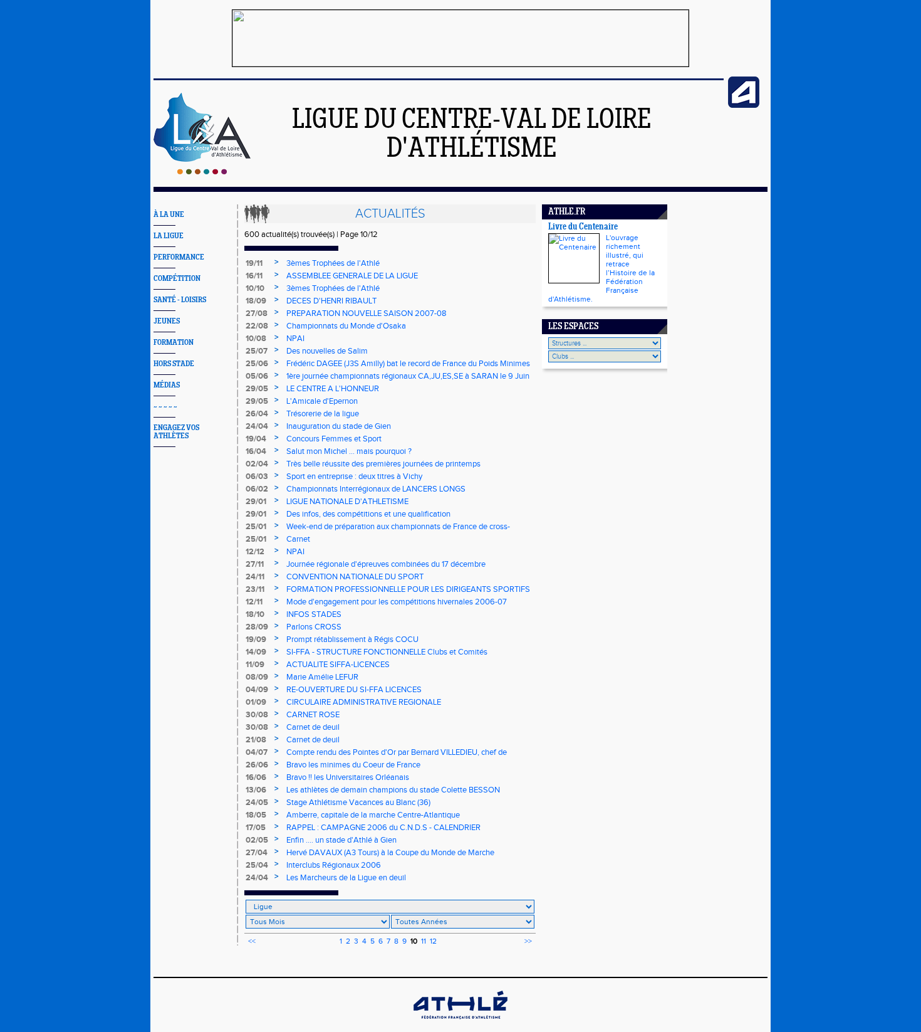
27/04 (257, 853)
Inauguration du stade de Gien (338, 426)
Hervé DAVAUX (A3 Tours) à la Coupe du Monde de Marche (390, 853)
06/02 (257, 489)
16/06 (256, 777)
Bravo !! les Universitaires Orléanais (347, 777)
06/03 (257, 476)
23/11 (255, 589)
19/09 (256, 639)
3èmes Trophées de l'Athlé (333, 263)
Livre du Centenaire (583, 227)
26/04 (257, 414)
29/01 (256, 502)
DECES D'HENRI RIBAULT (331, 301)
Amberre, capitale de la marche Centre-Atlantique (373, 815)
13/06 (256, 790)
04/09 (257, 690)
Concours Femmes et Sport (334, 439)
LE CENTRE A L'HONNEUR (332, 389)
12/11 (254, 602)
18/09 (256, 301)
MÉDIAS (167, 385)
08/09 (257, 677)
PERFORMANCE (179, 257)
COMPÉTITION (177, 279)
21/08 (256, 740)
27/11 (255, 564)
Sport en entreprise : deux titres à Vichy (354, 476)
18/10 (255, 614)
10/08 (256, 339)
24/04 (257, 426)
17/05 (256, 828)
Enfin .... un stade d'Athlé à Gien (341, 840)
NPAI (295, 339)
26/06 (257, 765)
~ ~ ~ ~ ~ (165, 407)
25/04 (257, 865)
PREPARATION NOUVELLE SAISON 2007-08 (366, 313)
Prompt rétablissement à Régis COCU (352, 639)
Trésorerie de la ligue (322, 414)
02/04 (257, 464)
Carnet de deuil (313, 727)
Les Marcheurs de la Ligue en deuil (346, 878)
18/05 (256, 815)
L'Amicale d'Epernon (322, 401)
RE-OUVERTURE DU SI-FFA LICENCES (354, 690)
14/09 (256, 652)
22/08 (257, 326)
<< (252, 941)
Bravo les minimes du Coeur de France (353, 765)
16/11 (254, 276)
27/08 (257, 313)
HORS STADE (174, 364)
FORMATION (174, 343)
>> (528, 941)
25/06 (257, 364)
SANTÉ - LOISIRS (180, 300)
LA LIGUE (169, 236)
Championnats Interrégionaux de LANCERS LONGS (376, 489)
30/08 (257, 715)
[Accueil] (202, 172)
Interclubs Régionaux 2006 (333, 865)
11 (423, 941)
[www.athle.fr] (743, 105)
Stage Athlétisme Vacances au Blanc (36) (358, 803)
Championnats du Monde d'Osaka (346, 326)
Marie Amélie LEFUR (322, 677)
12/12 (255, 552)
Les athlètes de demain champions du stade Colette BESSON (393, 790)
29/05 (257, 389)
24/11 (255, 577)
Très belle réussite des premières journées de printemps (383, 464)
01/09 (256, 702)
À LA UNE (169, 215)
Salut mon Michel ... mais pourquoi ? (349, 451)
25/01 (256, 527)
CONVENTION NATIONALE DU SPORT (355, 577)
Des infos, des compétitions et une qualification (368, 514)
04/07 (257, 752)
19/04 (256, 439)
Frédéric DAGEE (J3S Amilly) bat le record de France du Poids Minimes (408, 364)
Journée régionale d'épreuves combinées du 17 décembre (386, 564)
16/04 (256, 451)
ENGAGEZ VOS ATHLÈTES (176, 432)
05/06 (257, 376)
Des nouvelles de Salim (327, 351)
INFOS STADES (313, 614)
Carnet (298, 539)
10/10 (255, 288)
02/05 (257, 840)
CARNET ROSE (313, 715)
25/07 (257, 351)
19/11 (254, 263)
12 (433, 941)
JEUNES (167, 321)
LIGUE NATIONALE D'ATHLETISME (347, 502)
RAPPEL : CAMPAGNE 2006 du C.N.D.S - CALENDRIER (383, 828)
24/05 (257, 803)
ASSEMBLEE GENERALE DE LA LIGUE (352, 276)
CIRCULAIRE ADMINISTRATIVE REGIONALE (363, 702)
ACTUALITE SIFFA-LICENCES (338, 665)
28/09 (257, 627)
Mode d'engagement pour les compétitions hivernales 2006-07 (396, 602)
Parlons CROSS (313, 627)
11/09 (255, 665)
